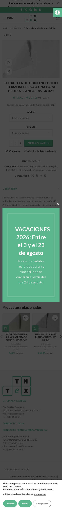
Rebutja (25, 503)
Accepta (10, 503)
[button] (57, 12)
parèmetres (40, 494)
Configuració (42, 503)
